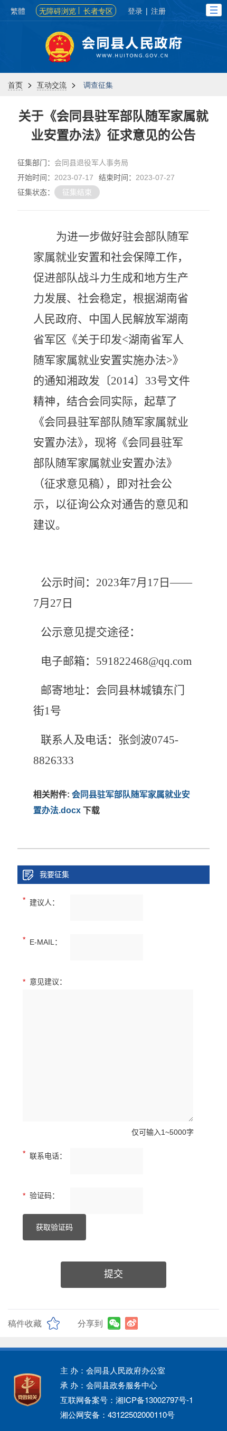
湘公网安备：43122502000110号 (117, 1414)
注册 (158, 10)
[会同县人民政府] (113, 47)
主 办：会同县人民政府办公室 (112, 1370)
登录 (135, 10)
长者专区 (98, 10)
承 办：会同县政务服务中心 (108, 1384)
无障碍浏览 (57, 10)
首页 (15, 84)
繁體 (18, 10)
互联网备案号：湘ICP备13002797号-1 (126, 1399)
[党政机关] (27, 1390)
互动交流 (52, 84)
